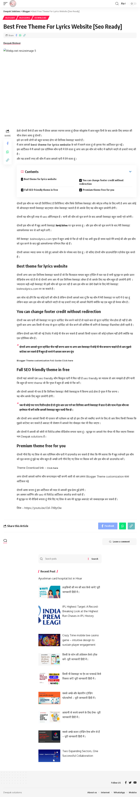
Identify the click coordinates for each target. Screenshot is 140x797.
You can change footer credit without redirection (101, 182)
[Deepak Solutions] (12, 3)
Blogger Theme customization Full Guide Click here (45, 360)
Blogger (10, 18)
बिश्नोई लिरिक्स (62, 225)
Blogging (24, 18)
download (41, 18)
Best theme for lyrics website (40, 179)
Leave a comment (121, 541)
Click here (52, 468)
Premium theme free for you (98, 189)
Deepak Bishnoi (11, 43)
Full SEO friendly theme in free (41, 189)
